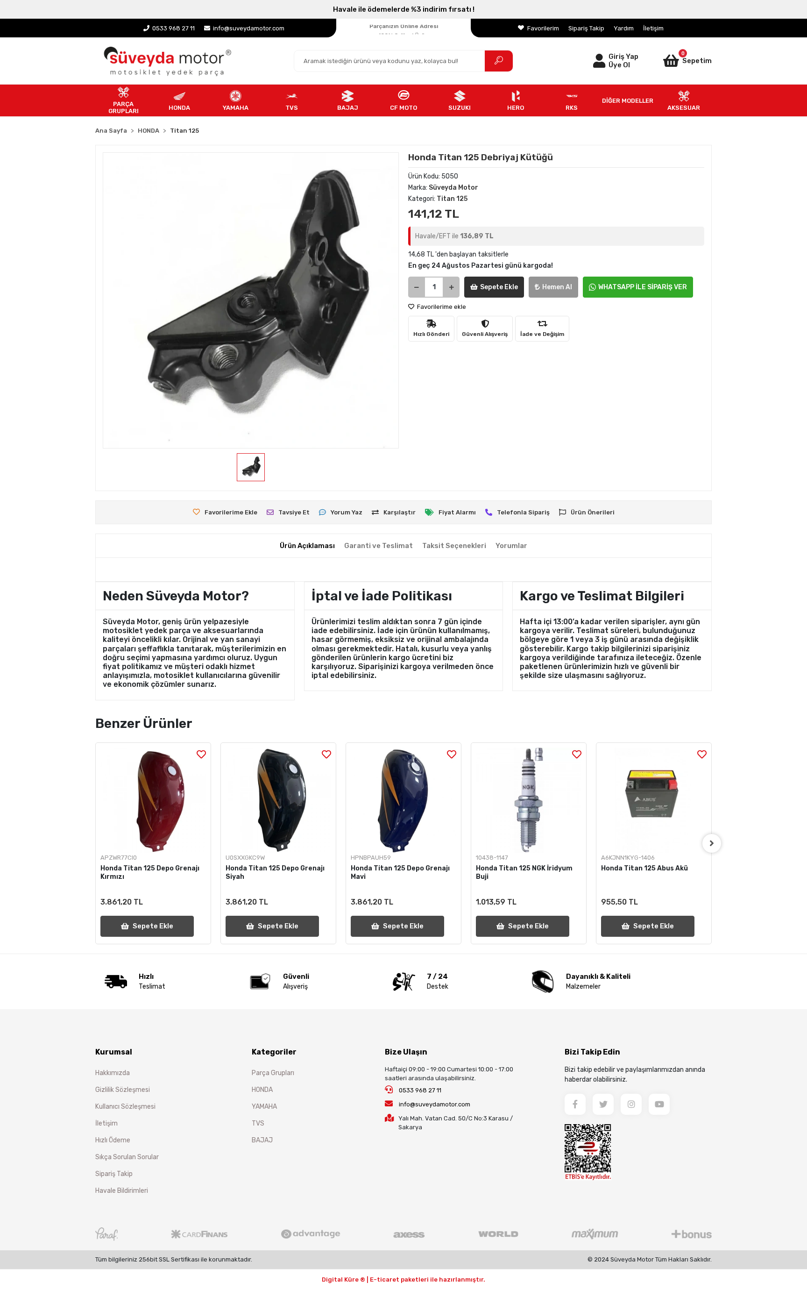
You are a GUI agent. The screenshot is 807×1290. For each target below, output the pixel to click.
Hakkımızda (112, 1073)
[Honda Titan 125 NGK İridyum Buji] (528, 800)
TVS (258, 1123)
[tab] (307, 546)
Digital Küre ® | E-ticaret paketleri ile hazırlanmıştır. (403, 1279)
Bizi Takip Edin (592, 1052)
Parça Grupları (273, 1073)
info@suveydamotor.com (434, 1104)
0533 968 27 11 (419, 1090)
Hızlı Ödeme (112, 1140)
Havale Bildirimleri (121, 1191)
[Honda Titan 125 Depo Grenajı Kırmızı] (153, 800)
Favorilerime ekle (441, 306)
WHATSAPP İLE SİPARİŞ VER (642, 287)
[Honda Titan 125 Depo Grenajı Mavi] (403, 800)
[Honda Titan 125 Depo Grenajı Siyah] (278, 800)
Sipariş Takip (586, 28)
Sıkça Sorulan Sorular (127, 1157)
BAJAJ (262, 1140)
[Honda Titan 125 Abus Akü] (654, 800)
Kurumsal (113, 1052)
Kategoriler (274, 1052)
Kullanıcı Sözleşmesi (125, 1107)
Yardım (624, 28)
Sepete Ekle (499, 287)
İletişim (653, 28)
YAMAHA (264, 1107)
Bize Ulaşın (406, 1052)
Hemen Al (557, 287)
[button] (675, 61)
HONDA (262, 1090)
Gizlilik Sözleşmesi (122, 1090)
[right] (711, 843)
